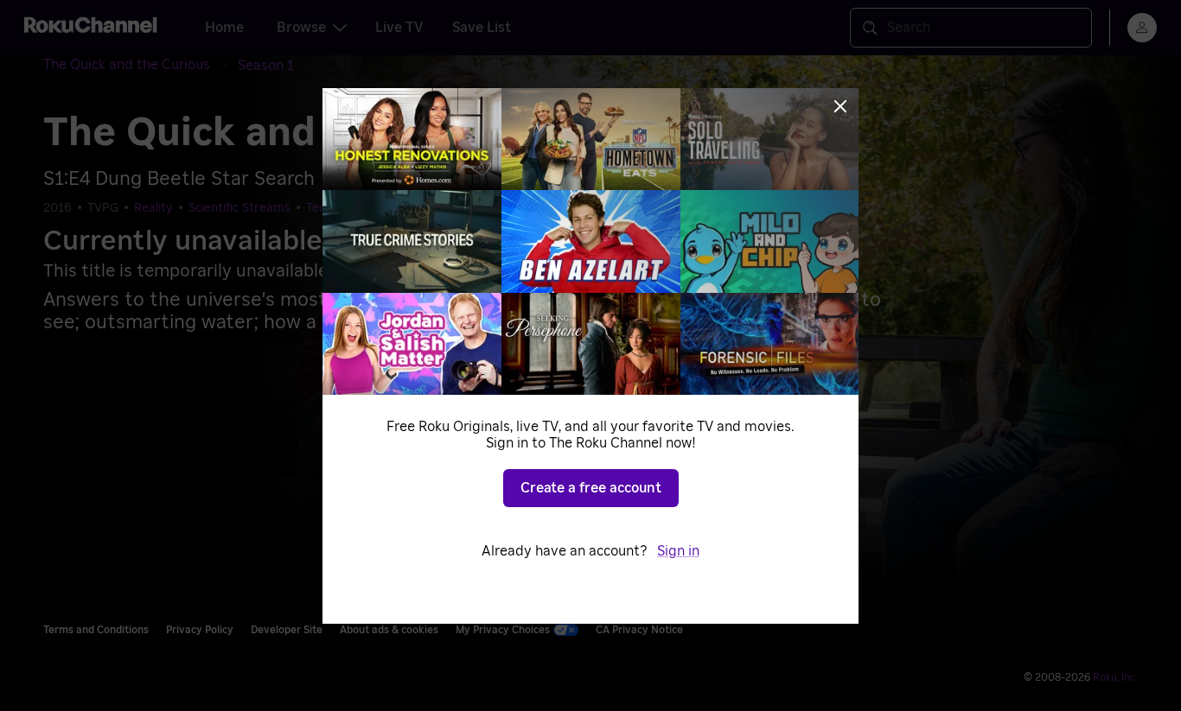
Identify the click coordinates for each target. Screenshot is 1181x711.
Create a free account (590, 488)
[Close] (840, 106)
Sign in (678, 551)
